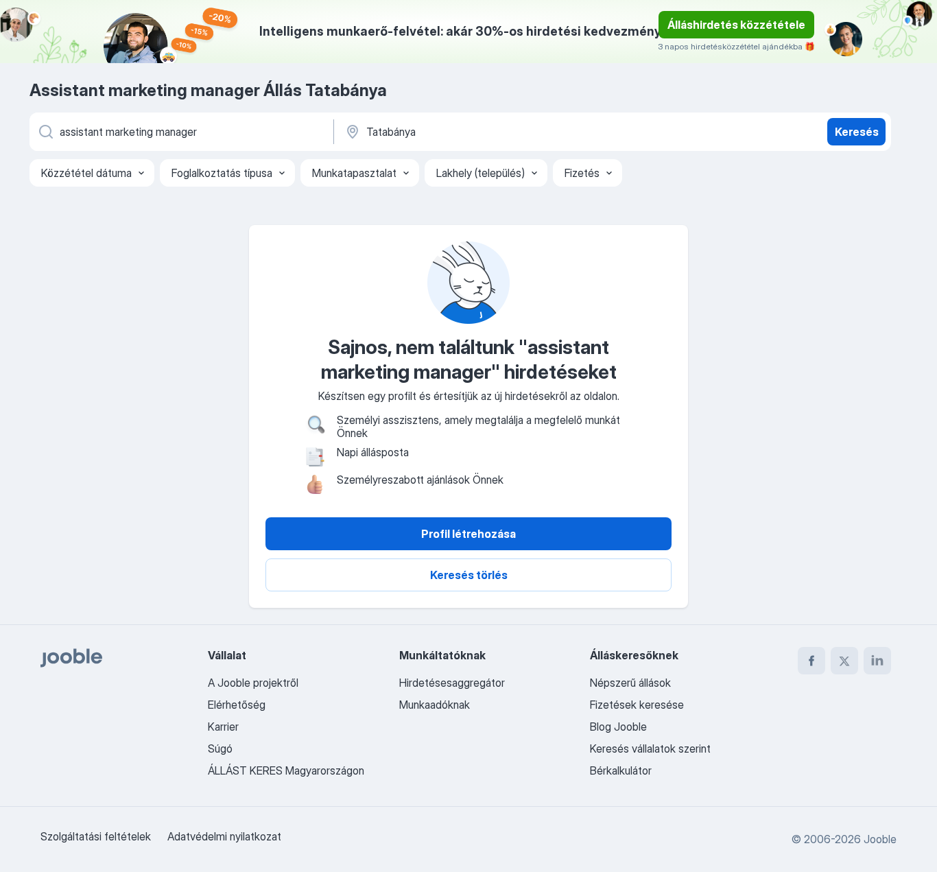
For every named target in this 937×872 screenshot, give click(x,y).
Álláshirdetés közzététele (736, 25)
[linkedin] (877, 660)
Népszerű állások (630, 683)
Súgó (220, 748)
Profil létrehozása (468, 534)
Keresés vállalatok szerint (650, 748)
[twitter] (844, 660)
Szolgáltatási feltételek (95, 836)
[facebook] (811, 660)
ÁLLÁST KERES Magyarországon (286, 770)
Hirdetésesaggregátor (452, 683)
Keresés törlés (469, 575)
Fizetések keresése (637, 704)
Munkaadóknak (434, 704)
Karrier (223, 726)
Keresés (857, 132)
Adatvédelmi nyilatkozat (224, 836)
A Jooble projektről (253, 683)
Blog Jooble (618, 726)
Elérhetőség (236, 704)
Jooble (880, 839)
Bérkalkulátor (621, 770)
